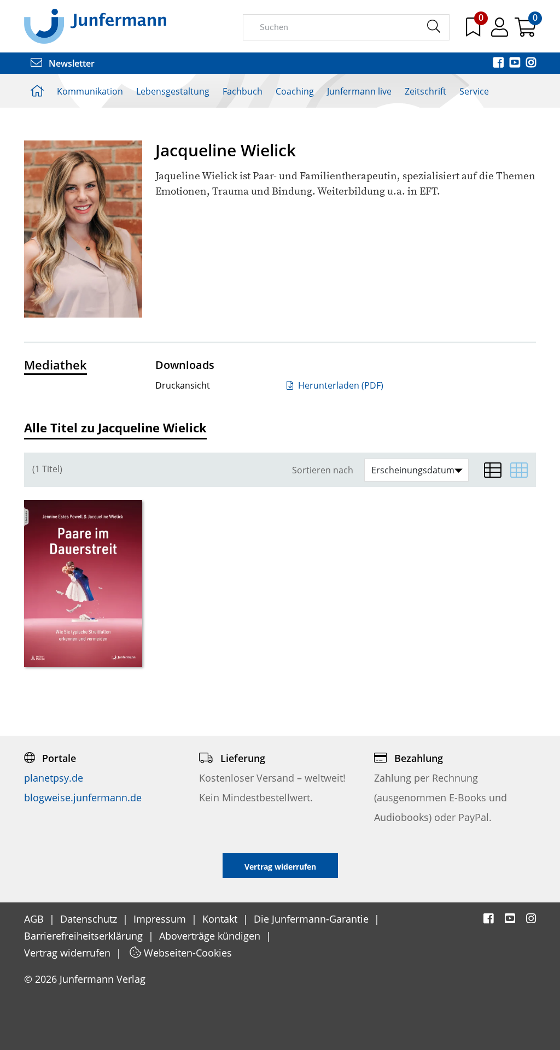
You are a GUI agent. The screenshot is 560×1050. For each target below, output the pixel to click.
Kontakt (221, 918)
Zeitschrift (425, 91)
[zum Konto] (500, 31)
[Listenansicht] (492, 470)
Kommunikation (90, 91)
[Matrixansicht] (519, 470)
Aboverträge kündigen (211, 935)
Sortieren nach (322, 470)
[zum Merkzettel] (474, 31)
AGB (35, 918)
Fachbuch (242, 91)
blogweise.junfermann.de (83, 797)
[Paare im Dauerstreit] (83, 583)
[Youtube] (516, 63)
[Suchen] (433, 26)
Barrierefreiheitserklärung (84, 935)
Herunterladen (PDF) (339, 385)
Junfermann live (359, 91)
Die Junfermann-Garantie (312, 918)
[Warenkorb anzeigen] (525, 31)
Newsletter (70, 63)
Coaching (295, 91)
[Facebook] (499, 63)
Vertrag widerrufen (68, 952)
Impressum (161, 918)
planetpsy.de (53, 777)
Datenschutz (90, 918)
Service (474, 91)
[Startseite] (95, 26)
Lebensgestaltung (172, 91)
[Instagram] (531, 63)
